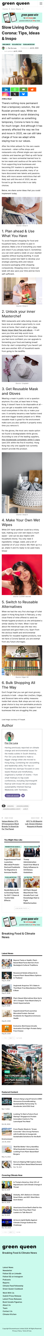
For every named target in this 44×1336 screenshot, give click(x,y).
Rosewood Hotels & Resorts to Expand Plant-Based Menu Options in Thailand (27, 975)
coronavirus (10, 806)
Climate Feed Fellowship (13, 1286)
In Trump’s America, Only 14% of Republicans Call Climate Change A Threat (27, 1184)
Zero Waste (6, 44)
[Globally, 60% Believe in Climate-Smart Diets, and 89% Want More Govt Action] (7, 1197)
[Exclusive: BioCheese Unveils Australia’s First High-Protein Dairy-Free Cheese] (7, 1028)
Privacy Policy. (17, 1331)
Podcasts (7, 1280)
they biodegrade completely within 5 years (21, 439)
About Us (7, 1305)
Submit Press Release (12, 1296)
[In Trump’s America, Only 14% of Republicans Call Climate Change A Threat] (7, 1185)
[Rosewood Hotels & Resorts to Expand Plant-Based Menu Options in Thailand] (7, 975)
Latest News (8, 1267)
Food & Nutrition (28, 44)
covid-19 (25, 809)
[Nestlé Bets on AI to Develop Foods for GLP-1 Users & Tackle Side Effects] (12, 882)
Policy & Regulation (31, 846)
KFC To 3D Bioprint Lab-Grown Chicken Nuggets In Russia (33, 824)
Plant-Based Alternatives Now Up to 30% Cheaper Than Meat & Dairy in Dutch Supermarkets (27, 1000)
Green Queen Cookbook (13, 1289)
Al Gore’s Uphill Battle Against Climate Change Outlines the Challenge (25, 1222)
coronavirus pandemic (22, 806)
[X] (15, 94)
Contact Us (7, 1311)
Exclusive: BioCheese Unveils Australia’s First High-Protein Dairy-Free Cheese (27, 1028)
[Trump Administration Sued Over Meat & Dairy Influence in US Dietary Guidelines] (31, 851)
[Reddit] (32, 89)
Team (5, 1308)
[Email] (23, 89)
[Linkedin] (6, 89)
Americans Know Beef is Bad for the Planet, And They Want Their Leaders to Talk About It (27, 1209)
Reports (6, 1283)
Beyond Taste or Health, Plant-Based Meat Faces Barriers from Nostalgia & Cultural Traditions (26, 962)
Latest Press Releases (12, 1299)
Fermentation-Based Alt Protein (13, 846)
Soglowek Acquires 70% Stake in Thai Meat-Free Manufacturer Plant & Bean (27, 987)
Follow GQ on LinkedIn (12, 1273)
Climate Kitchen (9, 1314)
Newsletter (7, 1270)
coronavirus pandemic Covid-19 (11, 809)
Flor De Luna (11, 743)
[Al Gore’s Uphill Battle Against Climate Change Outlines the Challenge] (7, 1222)
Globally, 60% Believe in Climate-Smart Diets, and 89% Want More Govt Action (26, 1197)
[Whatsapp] (15, 89)
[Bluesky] (23, 94)
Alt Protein (28, 877)
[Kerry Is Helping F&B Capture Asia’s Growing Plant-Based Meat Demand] (7, 1164)
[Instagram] (6, 94)
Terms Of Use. (27, 1331)
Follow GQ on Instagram (13, 1276)
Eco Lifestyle (16, 44)
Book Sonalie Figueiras (12, 1302)
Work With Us (8, 1293)
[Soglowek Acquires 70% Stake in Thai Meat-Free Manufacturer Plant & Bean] (7, 988)
